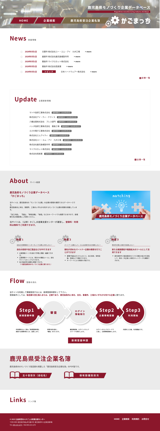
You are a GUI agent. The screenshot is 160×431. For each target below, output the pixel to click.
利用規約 (135, 419)
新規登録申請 (80, 340)
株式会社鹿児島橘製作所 (49, 144)
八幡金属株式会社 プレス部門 (52, 121)
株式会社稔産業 (46, 153)
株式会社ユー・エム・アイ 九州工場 (55, 139)
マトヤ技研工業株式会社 (49, 112)
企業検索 (49, 20)
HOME (23, 20)
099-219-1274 (17, 425)
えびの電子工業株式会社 (49, 130)
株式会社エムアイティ (48, 135)
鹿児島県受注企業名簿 (85, 20)
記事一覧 (146, 78)
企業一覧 (141, 159)
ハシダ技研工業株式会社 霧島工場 (54, 126)
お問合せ (145, 419)
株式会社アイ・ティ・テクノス (52, 117)
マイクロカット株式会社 (49, 149)
